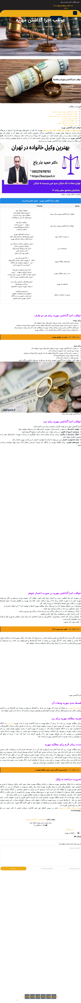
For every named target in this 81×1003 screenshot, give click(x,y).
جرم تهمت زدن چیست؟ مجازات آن (58, 881)
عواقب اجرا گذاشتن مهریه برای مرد (67, 114)
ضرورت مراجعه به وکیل (70, 125)
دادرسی (10, 723)
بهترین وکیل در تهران (73, 130)
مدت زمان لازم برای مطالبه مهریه (68, 123)
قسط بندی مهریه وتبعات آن (70, 118)
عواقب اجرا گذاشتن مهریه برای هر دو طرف (65, 112)
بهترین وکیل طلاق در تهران (70, 808)
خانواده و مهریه (49, 26)
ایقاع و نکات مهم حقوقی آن (61, 892)
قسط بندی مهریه (74, 708)
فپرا (17, 1000)
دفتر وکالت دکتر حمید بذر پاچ (54, 130)
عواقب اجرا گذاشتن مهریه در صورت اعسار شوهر (63, 116)
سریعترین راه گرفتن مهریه (36, 819)
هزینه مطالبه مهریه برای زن (69, 120)
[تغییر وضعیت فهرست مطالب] (79, 109)
